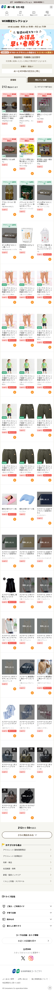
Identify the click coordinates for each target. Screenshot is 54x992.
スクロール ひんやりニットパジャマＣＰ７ (9, 723)
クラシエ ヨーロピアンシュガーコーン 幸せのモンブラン (27, 204)
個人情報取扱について (40, 979)
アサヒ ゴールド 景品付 (9, 203)
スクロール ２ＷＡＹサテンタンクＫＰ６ (27, 595)
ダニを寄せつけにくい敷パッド (9, 246)
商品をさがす (34, 15)
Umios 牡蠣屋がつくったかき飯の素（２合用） (26, 116)
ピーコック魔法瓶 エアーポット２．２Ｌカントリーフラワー (44, 247)
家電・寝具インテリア (12, 875)
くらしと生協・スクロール (13, 881)
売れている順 (40, 79)
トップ (7, 15)
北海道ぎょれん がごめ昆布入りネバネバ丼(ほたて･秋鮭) (9, 116)
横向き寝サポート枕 (9, 509)
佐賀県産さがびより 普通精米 (26, 246)
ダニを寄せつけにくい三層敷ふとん (44, 203)
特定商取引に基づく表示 (11, 982)
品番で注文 (47, 15)
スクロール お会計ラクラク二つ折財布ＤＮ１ (44, 511)
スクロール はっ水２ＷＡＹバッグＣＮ (9, 765)
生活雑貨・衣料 (9, 868)
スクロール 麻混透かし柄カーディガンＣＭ (27, 678)
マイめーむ (20, 15)
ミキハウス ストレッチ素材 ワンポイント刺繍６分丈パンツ (9, 290)
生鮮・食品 (7, 862)
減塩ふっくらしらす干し (44, 115)
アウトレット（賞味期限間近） (14, 849)
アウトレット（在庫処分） (12, 856)
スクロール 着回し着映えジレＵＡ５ (9, 595)
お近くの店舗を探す (27, 940)
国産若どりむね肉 (8, 159)
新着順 (13, 79)
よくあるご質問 (8, 979)
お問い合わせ (23, 979)
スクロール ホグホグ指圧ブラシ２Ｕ (27, 806)
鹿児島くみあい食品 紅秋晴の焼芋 (44, 160)
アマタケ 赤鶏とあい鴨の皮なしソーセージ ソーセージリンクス (27, 162)
